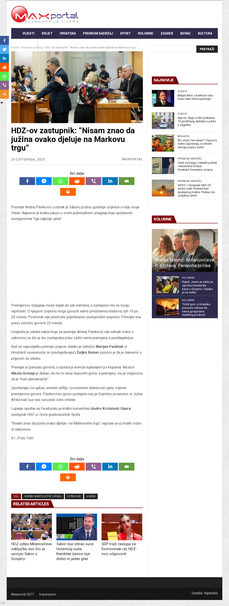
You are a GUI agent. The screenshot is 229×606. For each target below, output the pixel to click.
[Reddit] (77, 181)
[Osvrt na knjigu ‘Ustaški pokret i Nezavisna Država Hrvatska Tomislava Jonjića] (163, 165)
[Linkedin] (110, 181)
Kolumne (145, 33)
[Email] (126, 181)
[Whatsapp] (60, 181)
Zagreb (167, 33)
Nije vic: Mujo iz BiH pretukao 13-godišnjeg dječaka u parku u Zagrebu (197, 121)
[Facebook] (27, 181)
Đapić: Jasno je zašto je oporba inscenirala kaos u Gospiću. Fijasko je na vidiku (197, 287)
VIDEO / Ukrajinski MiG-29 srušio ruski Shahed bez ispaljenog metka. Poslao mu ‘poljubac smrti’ (196, 190)
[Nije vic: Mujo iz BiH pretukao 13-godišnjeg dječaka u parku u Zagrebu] (163, 120)
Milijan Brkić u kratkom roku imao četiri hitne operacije (195, 97)
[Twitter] (4, 49)
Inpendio (211, 593)
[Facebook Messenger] (44, 181)
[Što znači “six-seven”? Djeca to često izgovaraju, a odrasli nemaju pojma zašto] (163, 143)
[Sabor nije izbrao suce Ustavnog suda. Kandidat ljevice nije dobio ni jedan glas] (76, 527)
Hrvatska (68, 33)
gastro (47, 44)
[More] (4, 94)
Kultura (205, 33)
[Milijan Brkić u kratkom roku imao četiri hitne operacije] (163, 98)
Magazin (183, 136)
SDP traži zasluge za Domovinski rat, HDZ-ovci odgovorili (119, 549)
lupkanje (74, 496)
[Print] (68, 192)
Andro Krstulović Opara (43, 496)
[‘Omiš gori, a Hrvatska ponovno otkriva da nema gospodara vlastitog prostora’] (167, 307)
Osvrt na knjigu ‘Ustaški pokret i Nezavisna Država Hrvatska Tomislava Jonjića (197, 166)
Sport (125, 33)
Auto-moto (24, 44)
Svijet (47, 33)
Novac (185, 33)
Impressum (47, 594)
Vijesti (28, 33)
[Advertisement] (77, 262)
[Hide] (2, 103)
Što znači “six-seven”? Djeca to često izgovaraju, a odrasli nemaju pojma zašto (197, 144)
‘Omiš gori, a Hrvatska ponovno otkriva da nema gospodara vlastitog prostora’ (196, 309)
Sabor (90, 496)
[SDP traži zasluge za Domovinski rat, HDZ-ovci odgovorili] (122, 527)
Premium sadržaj (98, 33)
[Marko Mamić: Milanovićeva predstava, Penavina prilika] (185, 250)
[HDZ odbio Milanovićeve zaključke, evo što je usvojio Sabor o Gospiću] (31, 527)
